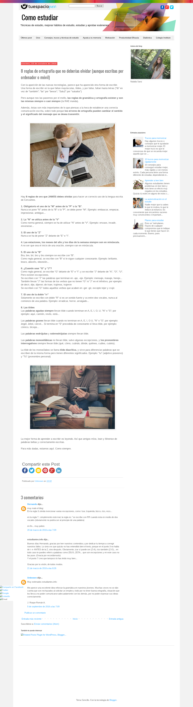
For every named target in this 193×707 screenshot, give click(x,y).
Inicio (75, 619)
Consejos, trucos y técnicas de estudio (61, 38)
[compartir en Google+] (52, 471)
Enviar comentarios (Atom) (46, 624)
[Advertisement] (72, 51)
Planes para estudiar (154, 220)
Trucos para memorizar (155, 138)
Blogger (112, 700)
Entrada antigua (116, 619)
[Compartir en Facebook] (25, 471)
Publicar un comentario (35, 613)
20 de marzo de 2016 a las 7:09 (41, 530)
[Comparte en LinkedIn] (59, 471)
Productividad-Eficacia (129, 38)
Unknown (32, 578)
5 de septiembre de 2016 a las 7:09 (43, 606)
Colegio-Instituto (163, 38)
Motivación (110, 38)
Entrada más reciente (31, 619)
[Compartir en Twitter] (31, 471)
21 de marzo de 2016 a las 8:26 (41, 568)
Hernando (32, 504)
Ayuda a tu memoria (92, 38)
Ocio (38, 38)
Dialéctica (147, 38)
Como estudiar (40, 17)
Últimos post (26, 38)
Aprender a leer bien (154, 180)
